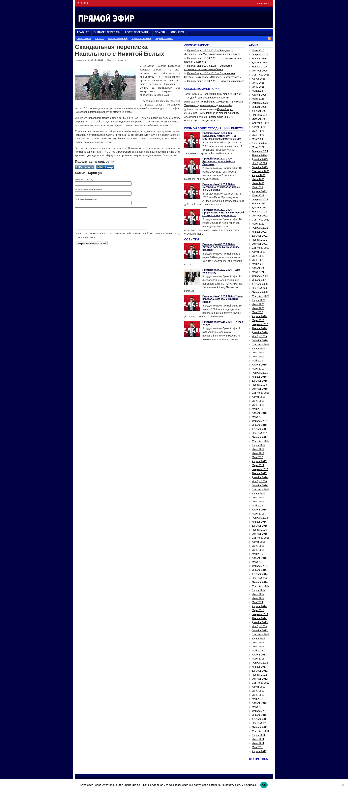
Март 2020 (258, 320)
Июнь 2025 (258, 86)
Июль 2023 (258, 179)
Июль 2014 (258, 594)
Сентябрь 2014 (260, 586)
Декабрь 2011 (259, 719)
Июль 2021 (258, 256)
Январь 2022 (259, 231)
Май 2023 (257, 187)
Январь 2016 (259, 521)
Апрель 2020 (259, 316)
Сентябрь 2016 (260, 489)
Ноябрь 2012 (259, 674)
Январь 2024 (259, 155)
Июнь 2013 (258, 646)
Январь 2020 (259, 328)
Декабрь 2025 (260, 62)
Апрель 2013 (259, 654)
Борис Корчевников (141, 38)
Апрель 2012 (259, 703)
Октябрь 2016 (260, 485)
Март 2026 (258, 50)
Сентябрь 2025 (260, 74)
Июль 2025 (258, 82)
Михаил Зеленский (117, 38)
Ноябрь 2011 (259, 723)
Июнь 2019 (258, 356)
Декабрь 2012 (260, 670)
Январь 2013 (259, 666)
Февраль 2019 (260, 372)
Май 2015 (257, 554)
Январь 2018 (259, 425)
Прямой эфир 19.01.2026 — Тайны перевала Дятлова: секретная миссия (222, 299)
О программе (84, 38)
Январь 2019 (259, 376)
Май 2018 (257, 409)
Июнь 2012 (258, 695)
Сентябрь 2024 (260, 123)
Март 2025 (258, 98)
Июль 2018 (258, 401)
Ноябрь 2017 (259, 433)
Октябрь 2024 (260, 119)
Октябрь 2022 (260, 215)
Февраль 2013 (260, 662)
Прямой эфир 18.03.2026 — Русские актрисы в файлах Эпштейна (218, 161)
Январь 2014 (259, 618)
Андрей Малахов (164, 38)
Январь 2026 (259, 58)
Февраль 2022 (260, 227)
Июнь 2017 (258, 453)
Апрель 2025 (259, 94)
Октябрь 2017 (260, 437)
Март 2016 (258, 513)
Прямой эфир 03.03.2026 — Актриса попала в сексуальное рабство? (221, 247)
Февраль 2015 (260, 566)
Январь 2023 (259, 203)
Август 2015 (258, 541)
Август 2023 (258, 175)
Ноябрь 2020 (259, 288)
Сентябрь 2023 (260, 171)
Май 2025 (257, 90)
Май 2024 (257, 139)
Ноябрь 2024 (259, 115)
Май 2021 (257, 264)
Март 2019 (258, 368)
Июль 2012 (258, 691)
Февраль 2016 (260, 517)
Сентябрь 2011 (260, 731)
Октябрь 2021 (260, 243)
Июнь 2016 (258, 501)
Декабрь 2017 (260, 429)
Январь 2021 (259, 280)
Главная (83, 32)
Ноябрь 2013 (259, 626)
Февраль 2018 (260, 421)
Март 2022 (258, 223)
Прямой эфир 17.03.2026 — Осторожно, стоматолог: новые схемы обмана (221, 187)
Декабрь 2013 (260, 622)
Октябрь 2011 (259, 727)
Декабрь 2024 (260, 111)
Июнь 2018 (258, 405)
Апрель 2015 (259, 558)
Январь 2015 (259, 570)
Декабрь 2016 (260, 477)
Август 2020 (258, 300)
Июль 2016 (258, 497)
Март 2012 (258, 707)
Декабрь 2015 (260, 525)
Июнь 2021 (258, 260)
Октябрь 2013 (260, 630)
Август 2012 (258, 686)
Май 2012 (257, 699)
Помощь (161, 32)
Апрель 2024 (259, 143)
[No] (343, 785)
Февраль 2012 (260, 711)
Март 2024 (258, 147)
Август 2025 (258, 78)
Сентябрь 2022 (260, 219)
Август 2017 (258, 445)
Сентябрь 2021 (260, 247)
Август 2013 (258, 638)
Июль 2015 (258, 546)
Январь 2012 (259, 715)
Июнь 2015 (258, 550)
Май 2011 (257, 747)
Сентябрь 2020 (260, 296)
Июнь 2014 (258, 598)
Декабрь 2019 (260, 332)
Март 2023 (258, 195)
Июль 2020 (258, 304)
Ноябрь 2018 (259, 384)
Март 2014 (258, 610)
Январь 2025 (259, 107)
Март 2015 (258, 562)
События (177, 32)
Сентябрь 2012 (260, 682)
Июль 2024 (258, 131)
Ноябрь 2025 (259, 66)
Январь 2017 (259, 473)
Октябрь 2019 (260, 340)
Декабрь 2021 (260, 235)
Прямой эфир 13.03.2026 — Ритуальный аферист (215, 81)
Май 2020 (257, 312)
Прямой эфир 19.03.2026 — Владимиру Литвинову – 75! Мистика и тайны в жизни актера (221, 136)
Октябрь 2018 (260, 388)
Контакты (99, 38)
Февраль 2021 (260, 276)
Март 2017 (258, 465)
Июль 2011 (258, 739)
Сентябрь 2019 (260, 344)
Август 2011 (258, 735)
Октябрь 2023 (260, 167)
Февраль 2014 (260, 614)
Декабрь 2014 (260, 574)
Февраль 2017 (260, 469)
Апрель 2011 (259, 751)
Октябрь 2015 (260, 533)
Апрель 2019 (259, 364)
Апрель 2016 (259, 509)
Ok (264, 784)
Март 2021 (258, 272)
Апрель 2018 (259, 413)
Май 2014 (257, 602)
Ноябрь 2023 (259, 163)
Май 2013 (257, 650)
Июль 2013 (258, 642)
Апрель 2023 (259, 191)
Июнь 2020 (258, 308)
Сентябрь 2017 (260, 441)
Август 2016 (258, 493)
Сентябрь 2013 (260, 634)
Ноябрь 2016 (259, 481)
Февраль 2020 (260, 324)
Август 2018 (258, 397)
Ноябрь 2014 (259, 578)
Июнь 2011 (258, 743)
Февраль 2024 (260, 151)
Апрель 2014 (259, 606)
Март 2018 (258, 417)
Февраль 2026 (260, 54)
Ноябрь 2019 (259, 336)
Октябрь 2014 (260, 582)
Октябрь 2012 (260, 678)
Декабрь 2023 (260, 159)
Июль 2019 (258, 352)
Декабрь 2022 (260, 207)
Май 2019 (257, 360)
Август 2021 (258, 252)
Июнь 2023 (258, 183)
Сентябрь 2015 (260, 537)
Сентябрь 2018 (260, 392)
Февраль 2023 (260, 199)
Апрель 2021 (259, 268)
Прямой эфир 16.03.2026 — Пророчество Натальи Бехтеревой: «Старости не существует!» (223, 212)
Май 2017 (257, 457)
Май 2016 (257, 505)
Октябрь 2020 (260, 292)
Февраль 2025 (260, 102)
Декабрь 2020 (260, 284)
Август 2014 (258, 590)
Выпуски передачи (107, 32)
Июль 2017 (258, 449)
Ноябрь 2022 (259, 211)
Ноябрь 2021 (259, 239)
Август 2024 (258, 127)
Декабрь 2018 (260, 380)
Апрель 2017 (259, 461)
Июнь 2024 (258, 135)
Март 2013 (258, 658)
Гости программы (137, 32)
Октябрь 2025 (260, 70)
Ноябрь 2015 (259, 529)
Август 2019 (258, 348)
